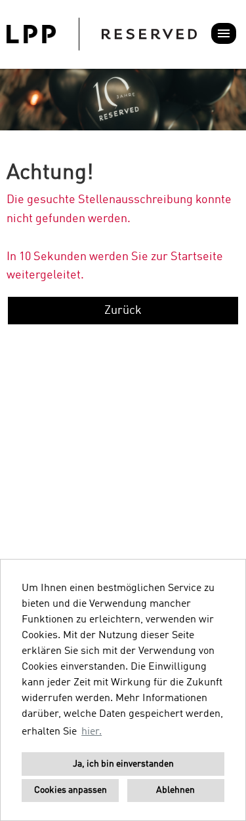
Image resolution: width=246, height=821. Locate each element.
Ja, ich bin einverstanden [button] (123, 764)
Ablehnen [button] (175, 790)
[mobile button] (223, 33)
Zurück (123, 310)
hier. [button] (91, 732)
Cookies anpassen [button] (70, 790)
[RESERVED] (102, 34)
